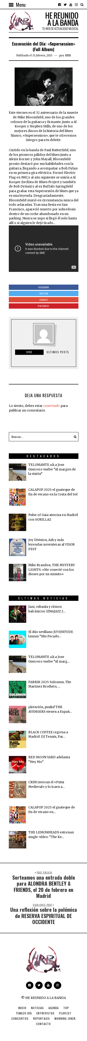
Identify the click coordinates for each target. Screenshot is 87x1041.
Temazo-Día (24, 1013)
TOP (66, 1008)
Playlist (65, 1013)
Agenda (53, 1008)
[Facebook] (59, 4)
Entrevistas (45, 1013)
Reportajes (41, 1018)
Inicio (22, 1008)
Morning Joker (65, 1018)
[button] (73, 436)
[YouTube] (71, 4)
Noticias (37, 1008)
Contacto (43, 1024)
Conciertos (20, 1018)
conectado (51, 406)
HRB (68, 55)
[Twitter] (65, 4)
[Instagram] (76, 4)
